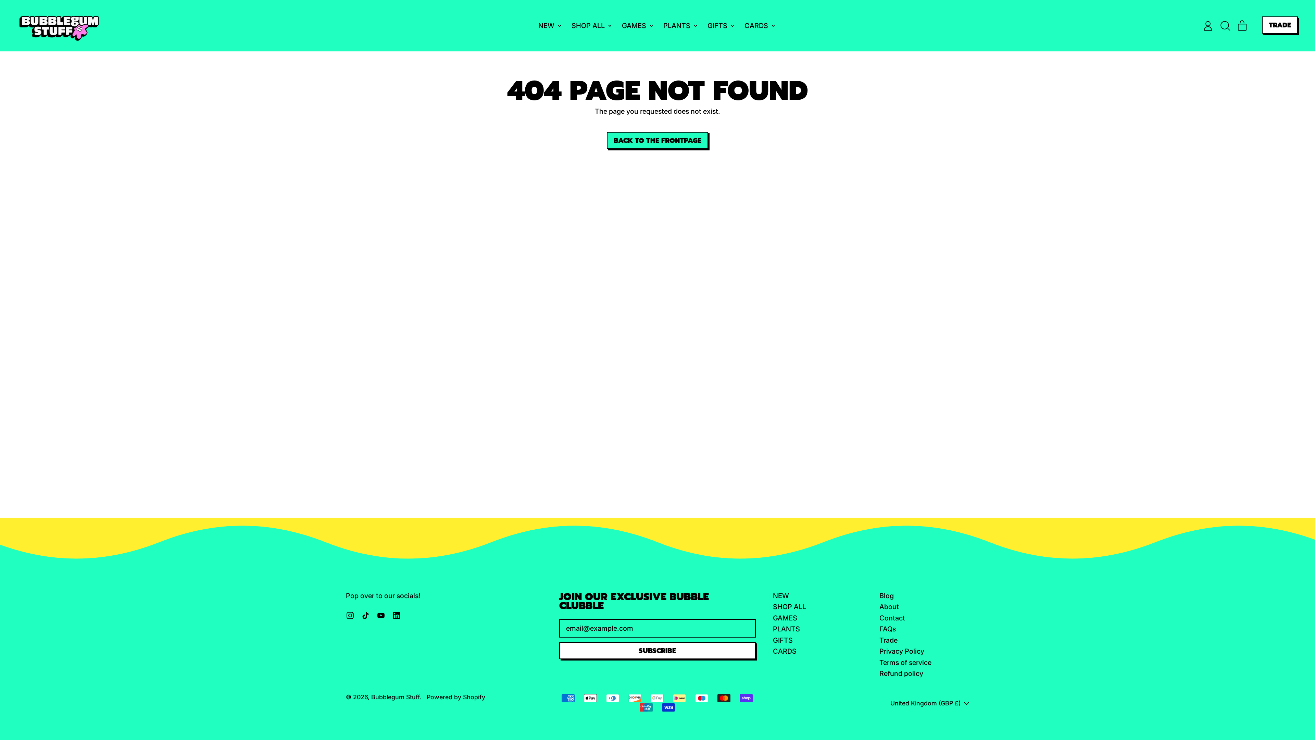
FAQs (887, 629)
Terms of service (905, 662)
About (889, 607)
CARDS (785, 651)
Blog (886, 596)
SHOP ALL (789, 607)
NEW (781, 596)
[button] (1225, 26)
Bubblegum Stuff (395, 697)
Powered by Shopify (456, 697)
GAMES (785, 618)
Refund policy (901, 673)
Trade (888, 640)
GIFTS (783, 640)
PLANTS (786, 629)
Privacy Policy (901, 651)
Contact (892, 618)
